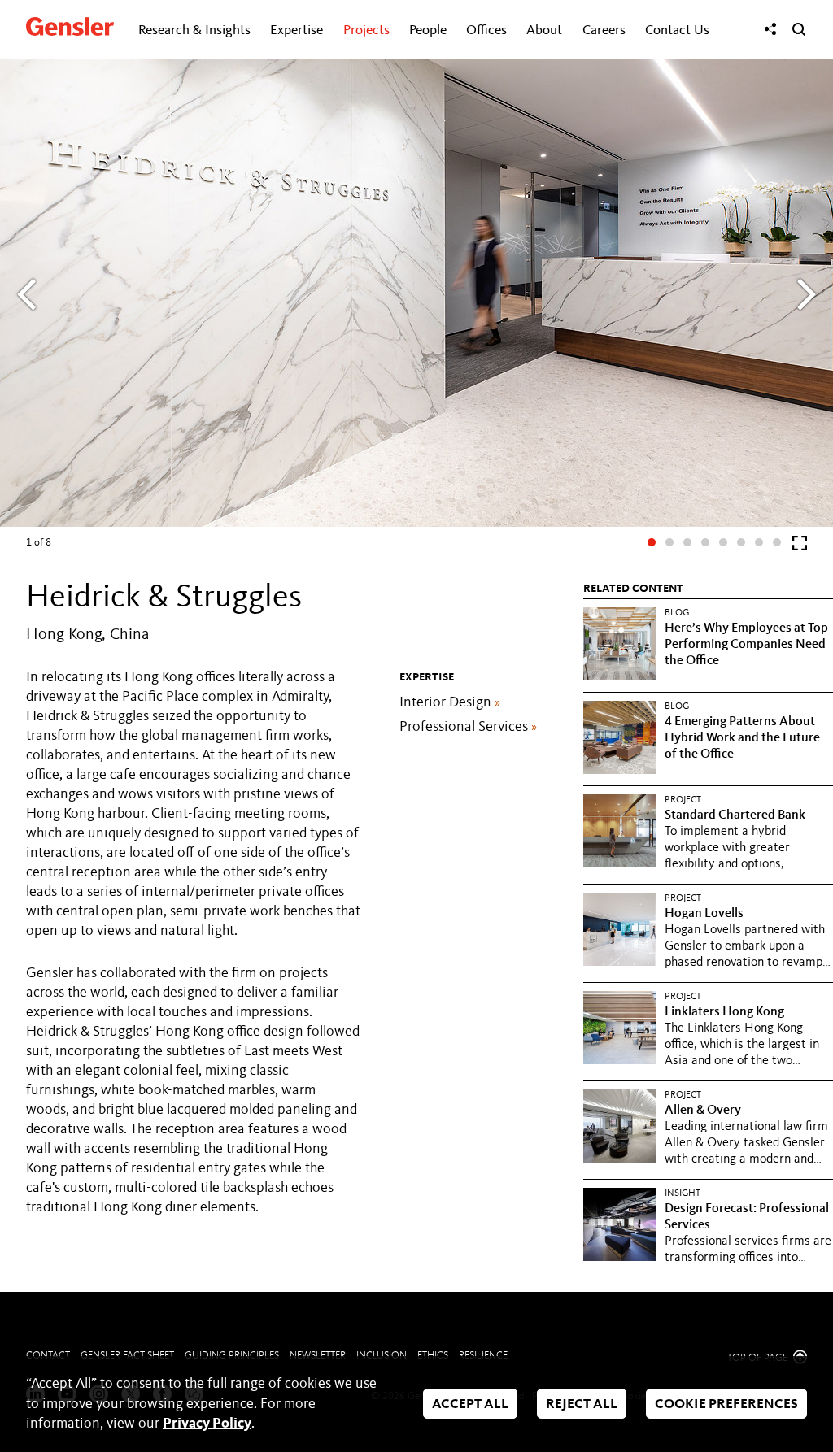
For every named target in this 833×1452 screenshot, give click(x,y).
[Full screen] (799, 547)
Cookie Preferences (726, 1405)
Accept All (470, 1405)
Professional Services (468, 726)
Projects (366, 30)
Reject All (581, 1405)
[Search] (799, 29)
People (428, 30)
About (544, 30)
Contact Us (677, 30)
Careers (604, 30)
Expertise (296, 30)
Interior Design (449, 702)
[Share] (770, 29)
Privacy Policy (207, 1423)
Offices (486, 30)
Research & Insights (194, 30)
